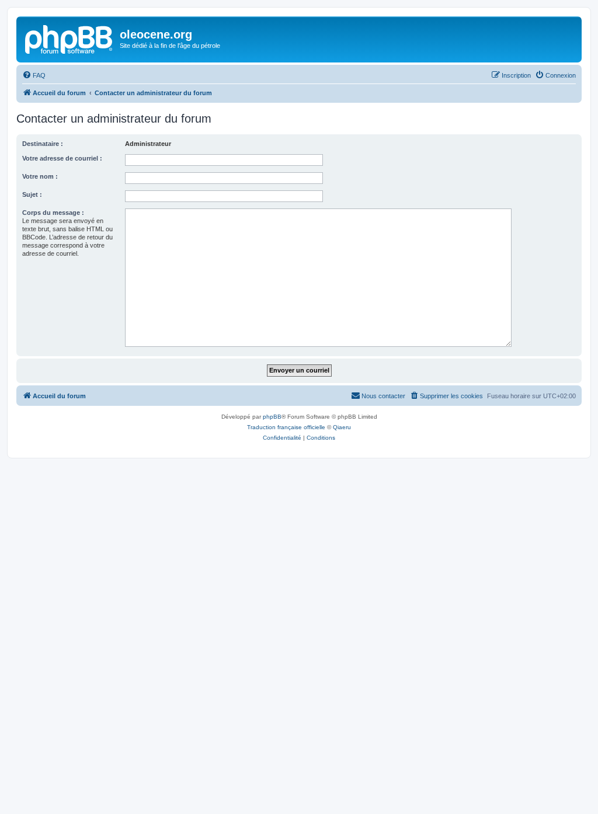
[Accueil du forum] (69, 38)
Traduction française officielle (286, 427)
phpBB (272, 416)
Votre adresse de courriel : (62, 158)
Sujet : (32, 194)
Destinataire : (42, 143)
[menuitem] (34, 75)
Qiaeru (342, 427)
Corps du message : (53, 212)
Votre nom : (40, 176)
